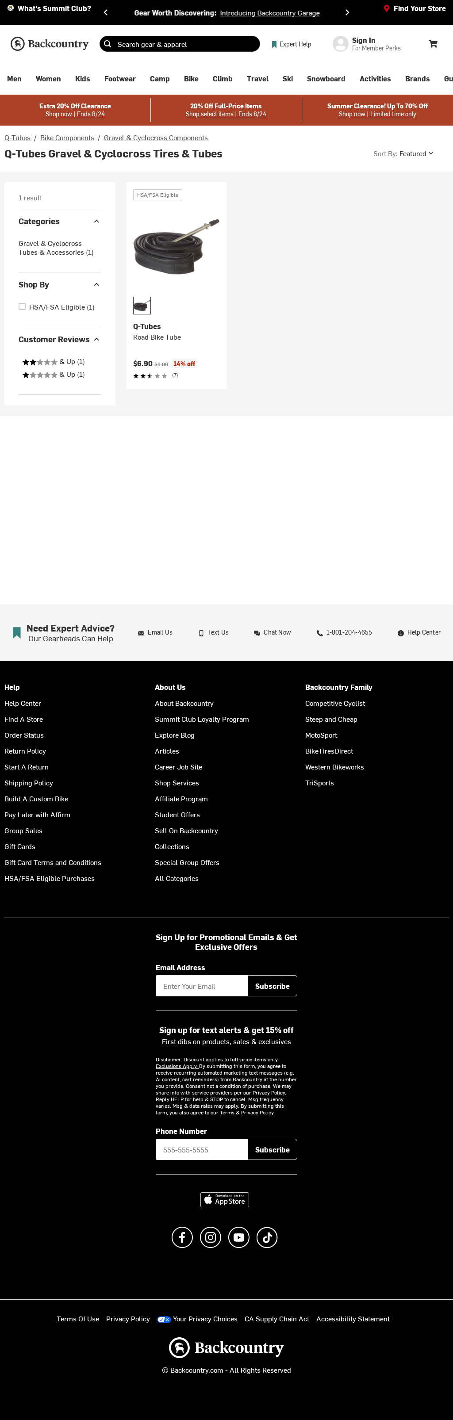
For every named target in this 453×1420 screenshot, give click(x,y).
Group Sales (23, 830)
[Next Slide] (347, 12)
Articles (167, 750)
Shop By (34, 284)
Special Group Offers (187, 861)
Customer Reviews (54, 338)
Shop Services (177, 782)
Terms (227, 1112)
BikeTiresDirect (329, 750)
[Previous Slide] (106, 12)
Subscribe (272, 986)
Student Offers (177, 814)
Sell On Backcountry (186, 830)
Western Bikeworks (334, 766)
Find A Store (23, 718)
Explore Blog (175, 734)
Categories (39, 220)
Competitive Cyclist (335, 702)
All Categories (177, 877)
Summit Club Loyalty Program (202, 718)
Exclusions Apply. (177, 1065)
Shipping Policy (28, 782)
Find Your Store (420, 8)
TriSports (319, 782)
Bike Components (67, 137)
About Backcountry (184, 702)
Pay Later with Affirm (37, 814)
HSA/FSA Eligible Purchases (49, 877)
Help (12, 687)
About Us (170, 687)
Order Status (24, 734)
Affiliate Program (181, 798)
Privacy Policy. (258, 1112)
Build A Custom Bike (36, 798)
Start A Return (26, 766)
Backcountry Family (338, 687)
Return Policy (25, 750)
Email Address (180, 967)
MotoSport (321, 734)
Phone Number (181, 1130)
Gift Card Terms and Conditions (52, 861)
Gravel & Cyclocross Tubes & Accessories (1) (56, 247)
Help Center (22, 702)
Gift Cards (19, 846)
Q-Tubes (17, 137)
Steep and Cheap (331, 718)
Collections (172, 846)
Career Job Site (178, 766)
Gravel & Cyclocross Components (156, 137)
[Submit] (107, 43)
